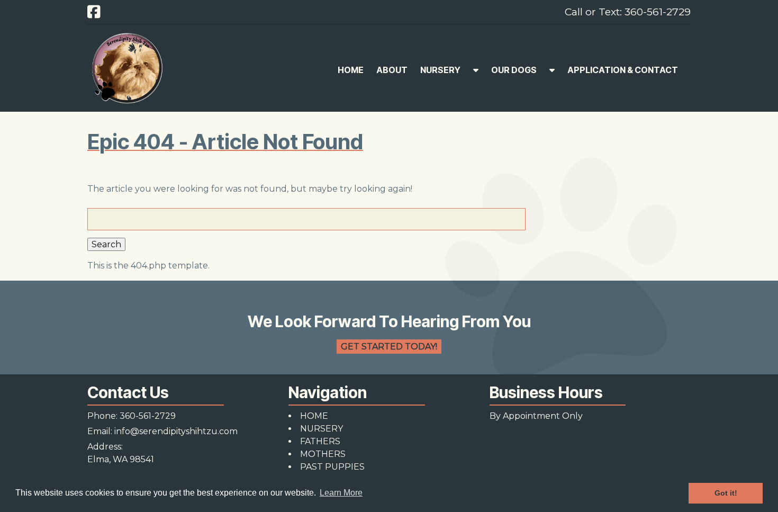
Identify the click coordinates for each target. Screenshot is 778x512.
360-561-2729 (148, 416)
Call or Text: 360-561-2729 (628, 11)
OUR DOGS (514, 70)
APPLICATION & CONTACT (622, 70)
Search (106, 244)
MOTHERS (323, 454)
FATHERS (320, 441)
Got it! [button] (725, 493)
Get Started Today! (389, 347)
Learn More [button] (341, 492)
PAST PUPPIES (332, 467)
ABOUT (392, 70)
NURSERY (440, 70)
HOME (351, 70)
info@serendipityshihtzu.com (176, 431)
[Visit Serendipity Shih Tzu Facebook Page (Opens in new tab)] (94, 11)
